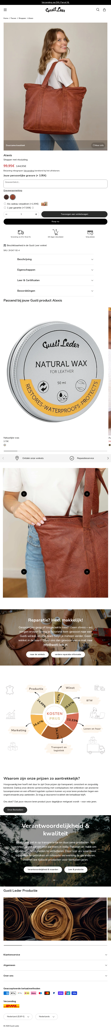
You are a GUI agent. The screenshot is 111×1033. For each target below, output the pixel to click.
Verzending (29, 170)
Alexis (30, 18)
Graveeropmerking (12, 190)
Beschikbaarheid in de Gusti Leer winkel (27, 245)
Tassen (13, 18)
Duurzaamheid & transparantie (65, 866)
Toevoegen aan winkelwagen (74, 214)
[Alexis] (6, 197)
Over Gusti (36, 866)
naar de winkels (37, 654)
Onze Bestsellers (15, 809)
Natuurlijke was (11, 437)
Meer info (99, 145)
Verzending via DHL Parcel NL (55, 2)
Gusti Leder (14, 1026)
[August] (109, 445)
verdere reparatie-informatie (68, 654)
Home (5, 18)
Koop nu (55, 221)
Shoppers (22, 18)
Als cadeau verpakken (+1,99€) (22, 203)
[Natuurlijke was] (55, 371)
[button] (104, 10)
